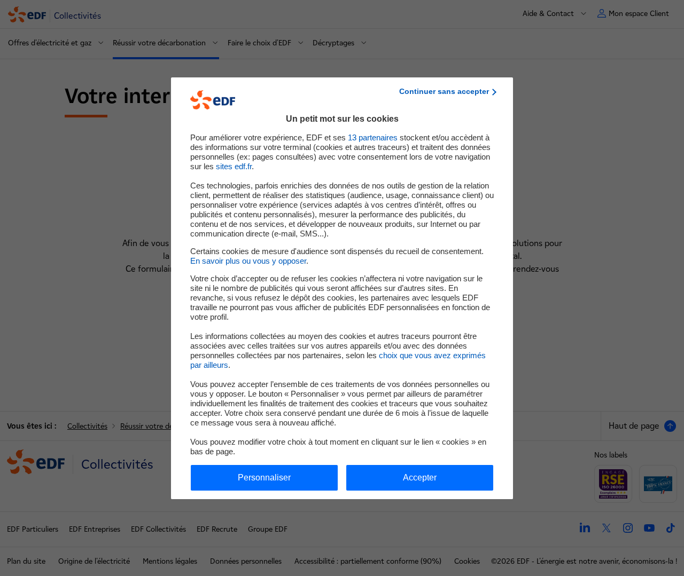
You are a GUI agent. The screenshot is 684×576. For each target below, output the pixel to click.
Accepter (420, 477)
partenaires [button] (373, 137)
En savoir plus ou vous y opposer (248, 260)
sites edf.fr (234, 166)
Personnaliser (264, 477)
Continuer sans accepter (444, 91)
